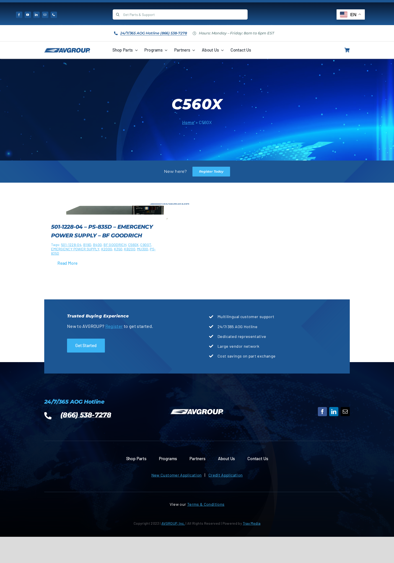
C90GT (145, 244)
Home (188, 122)
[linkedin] (36, 15)
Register (114, 326)
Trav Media (252, 523)
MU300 (142, 249)
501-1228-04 (71, 244)
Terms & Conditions (205, 504)
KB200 (129, 249)
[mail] (45, 15)
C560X (133, 244)
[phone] (54, 15)
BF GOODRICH (115, 244)
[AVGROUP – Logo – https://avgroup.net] (67, 49)
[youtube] (28, 15)
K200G (106, 249)
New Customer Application (176, 474)
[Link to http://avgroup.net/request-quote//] (347, 50)
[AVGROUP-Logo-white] (197, 409)
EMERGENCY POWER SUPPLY (75, 249)
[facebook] (19, 15)
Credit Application (225, 474)
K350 (118, 249)
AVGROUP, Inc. (173, 523)
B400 (97, 244)
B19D (87, 244)
